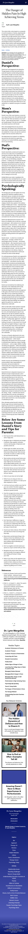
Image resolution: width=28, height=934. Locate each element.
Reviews (14, 848)
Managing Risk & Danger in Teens (14, 674)
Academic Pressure (10, 651)
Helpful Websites (14, 852)
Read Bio (22, 640)
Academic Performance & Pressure (14, 648)
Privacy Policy (18, 929)
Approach (14, 843)
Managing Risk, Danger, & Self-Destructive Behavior (13, 677)
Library (14, 855)
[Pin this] (16, 616)
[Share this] (3, 616)
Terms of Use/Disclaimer (11, 929)
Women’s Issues (14, 900)
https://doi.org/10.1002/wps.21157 (13, 590)
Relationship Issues (14, 869)
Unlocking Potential (14, 903)
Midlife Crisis (14, 898)
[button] (26, 2)
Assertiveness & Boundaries (14, 886)
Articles (8, 50)
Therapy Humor (14, 860)
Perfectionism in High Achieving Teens (15, 681)
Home (3, 50)
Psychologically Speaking (12, 683)
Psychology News (14, 907)
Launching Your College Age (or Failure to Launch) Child (15, 667)
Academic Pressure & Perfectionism (14, 653)
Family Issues (8, 661)
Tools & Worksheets (14, 857)
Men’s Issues (14, 895)
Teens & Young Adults (11, 686)
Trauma (14, 881)
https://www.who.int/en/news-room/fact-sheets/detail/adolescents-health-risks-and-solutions (15, 609)
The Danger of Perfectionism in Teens (15, 689)
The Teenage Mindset (11, 691)
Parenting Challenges (14, 871)
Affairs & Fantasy (14, 883)
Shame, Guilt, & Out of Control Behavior (14, 893)
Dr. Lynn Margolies (8, 2)
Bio (14, 840)
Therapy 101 (14, 845)
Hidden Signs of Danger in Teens (13, 664)
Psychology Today (14, 862)
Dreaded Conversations (11, 659)
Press (14, 850)
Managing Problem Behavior (12, 671)
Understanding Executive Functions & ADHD (14, 695)
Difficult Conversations (14, 888)
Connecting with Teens (11, 656)
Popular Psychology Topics (14, 905)
